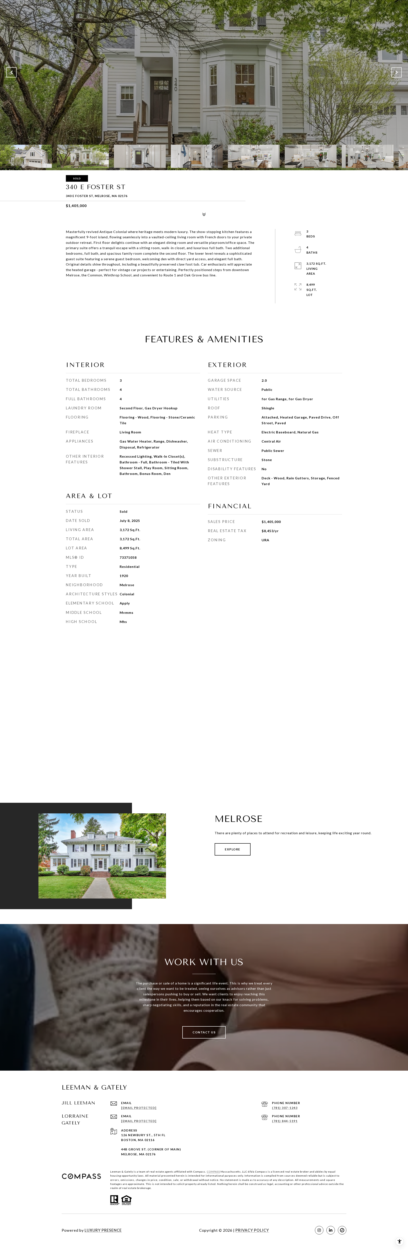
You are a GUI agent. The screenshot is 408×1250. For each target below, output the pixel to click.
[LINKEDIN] (330, 1230)
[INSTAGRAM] (319, 1230)
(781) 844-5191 (285, 1121)
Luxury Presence (103, 1230)
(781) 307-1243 (285, 1108)
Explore (232, 849)
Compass (213, 1171)
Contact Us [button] (204, 1032)
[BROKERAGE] (342, 1230)
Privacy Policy (252, 1230)
